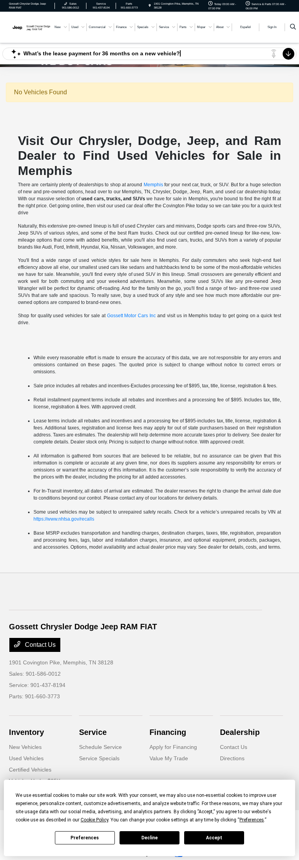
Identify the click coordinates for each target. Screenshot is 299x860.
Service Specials (99, 758)
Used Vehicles (26, 758)
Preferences (84, 838)
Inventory (26, 732)
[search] (293, 27)
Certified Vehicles (30, 769)
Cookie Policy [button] (94, 820)
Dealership (240, 732)
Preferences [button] (251, 820)
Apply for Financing (173, 747)
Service (93, 732)
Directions (232, 758)
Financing (168, 732)
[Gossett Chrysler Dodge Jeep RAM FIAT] (30, 26)
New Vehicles (25, 747)
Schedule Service (100, 747)
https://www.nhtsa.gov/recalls (63, 519)
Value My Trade (169, 758)
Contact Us (39, 644)
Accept (214, 838)
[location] (150, 5)
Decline (149, 838)
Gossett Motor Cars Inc (131, 315)
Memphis (153, 184)
